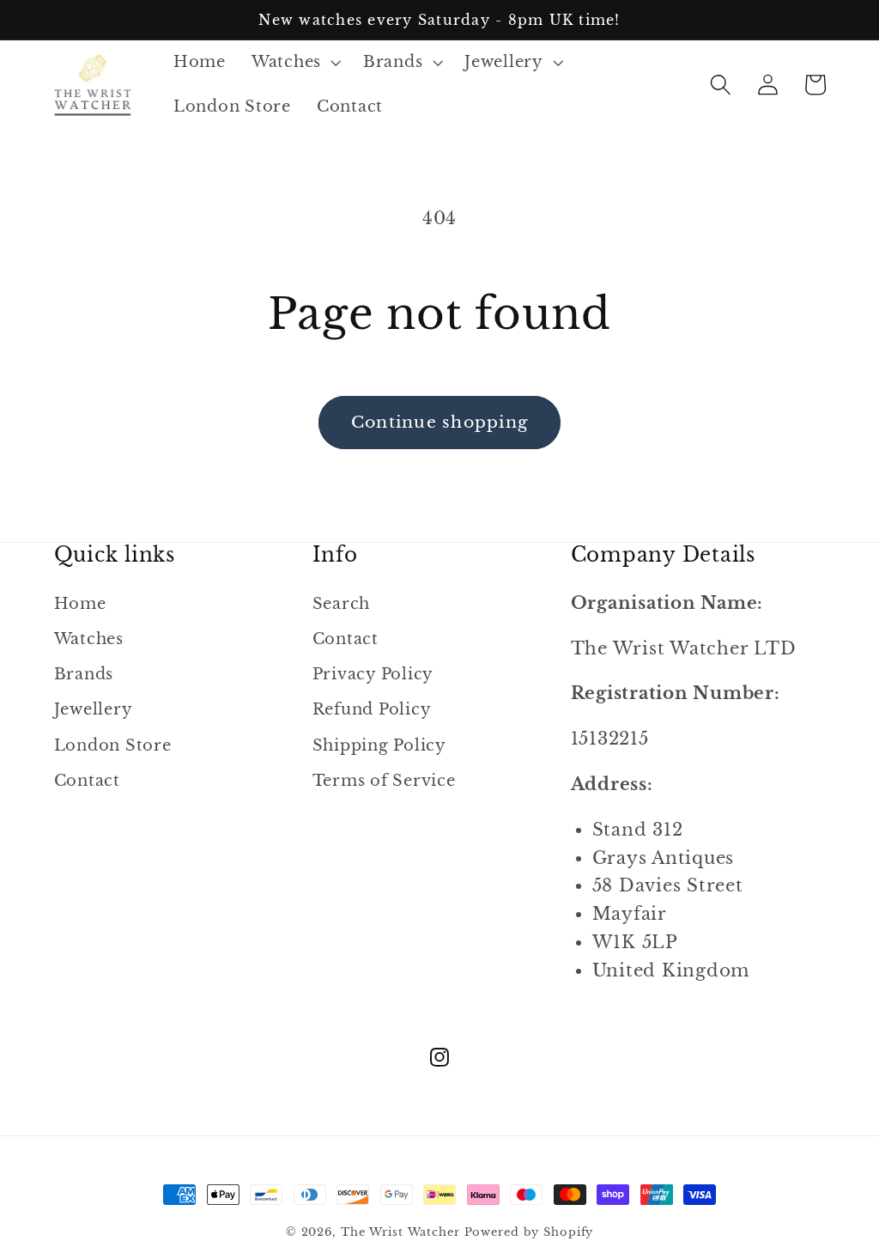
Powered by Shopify (529, 1232)
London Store (113, 745)
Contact (87, 780)
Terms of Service (384, 780)
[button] (294, 62)
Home (80, 603)
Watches (89, 639)
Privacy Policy (373, 674)
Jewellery (93, 709)
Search (341, 603)
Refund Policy (372, 709)
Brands (84, 674)
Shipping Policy (379, 745)
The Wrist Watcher (400, 1232)
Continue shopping (439, 422)
